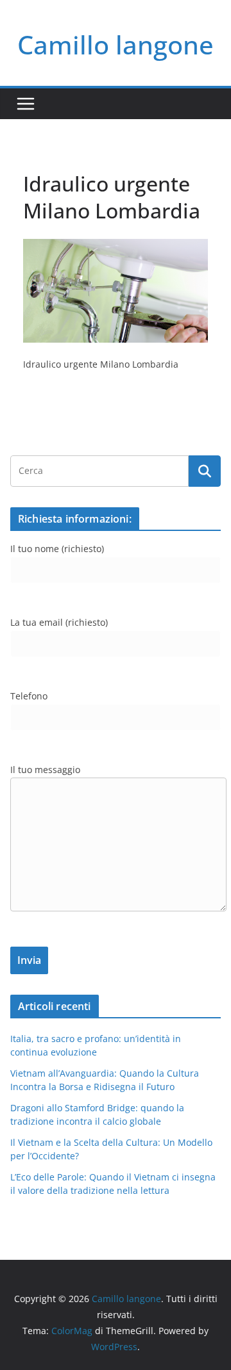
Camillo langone (115, 44)
